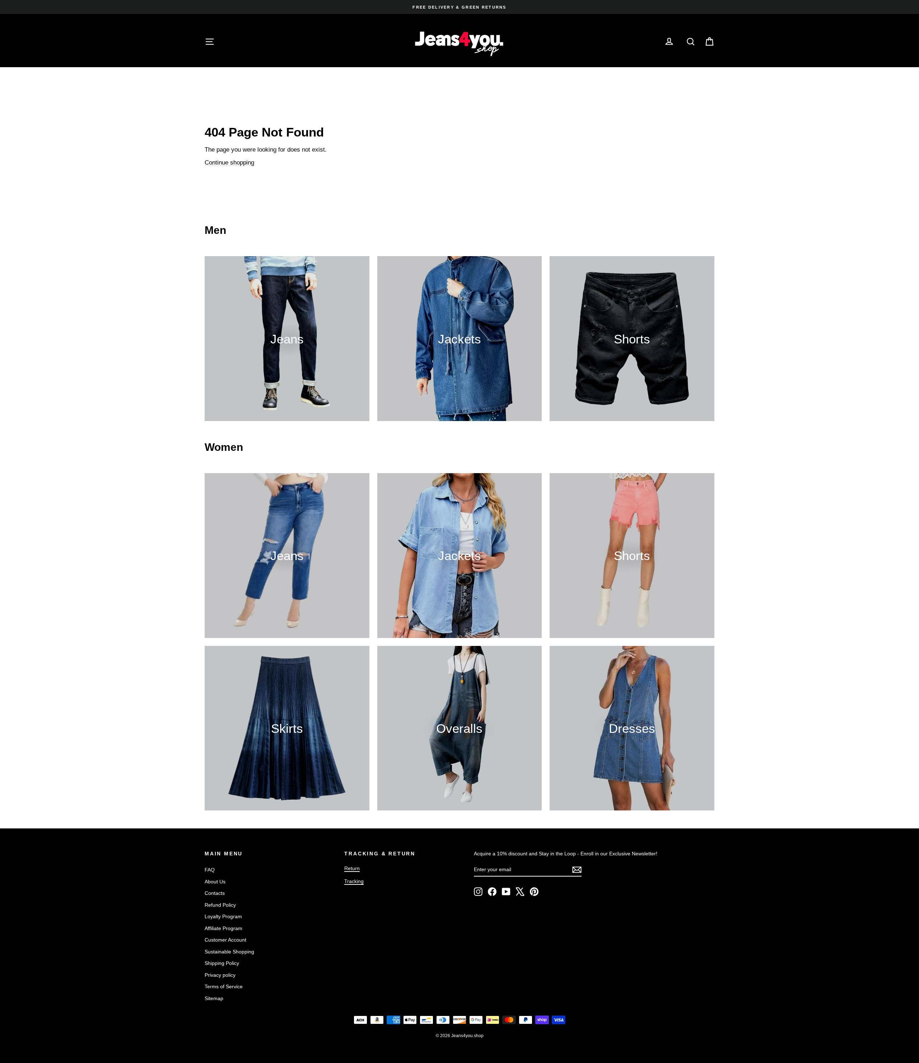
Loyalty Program (223, 916)
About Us (215, 881)
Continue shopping (229, 162)
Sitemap (214, 998)
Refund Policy (220, 905)
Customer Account (225, 940)
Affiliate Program (223, 928)
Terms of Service (224, 986)
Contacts (215, 893)
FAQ (210, 870)
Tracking (354, 881)
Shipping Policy (222, 963)
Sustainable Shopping (229, 952)
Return (352, 868)
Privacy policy (220, 975)
